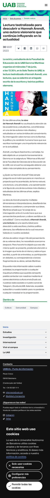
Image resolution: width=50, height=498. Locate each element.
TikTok (8, 419)
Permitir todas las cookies (22, 486)
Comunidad (21, 308)
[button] (19, 48)
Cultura (8, 308)
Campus (34, 308)
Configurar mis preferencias (20, 476)
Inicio (5, 327)
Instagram (10, 415)
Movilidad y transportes (15, 396)
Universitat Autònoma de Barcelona (14, 5)
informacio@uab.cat (14, 392)
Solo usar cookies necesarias (22, 465)
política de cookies (16, 456)
